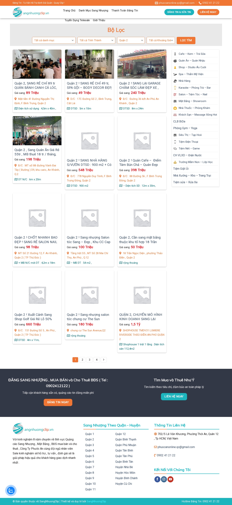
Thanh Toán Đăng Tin (124, 10)
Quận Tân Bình (124, 450)
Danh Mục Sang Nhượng (93, 10)
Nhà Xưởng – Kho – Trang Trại (192, 175)
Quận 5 (89, 456)
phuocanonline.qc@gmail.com (176, 447)
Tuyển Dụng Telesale (77, 20)
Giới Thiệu (99, 20)
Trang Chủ (69, 10)
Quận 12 (120, 434)
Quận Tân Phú (123, 456)
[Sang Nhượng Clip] (35, 12)
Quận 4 (89, 450)
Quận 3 (89, 445)
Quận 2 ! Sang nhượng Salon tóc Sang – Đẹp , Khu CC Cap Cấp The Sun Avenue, (88, 241)
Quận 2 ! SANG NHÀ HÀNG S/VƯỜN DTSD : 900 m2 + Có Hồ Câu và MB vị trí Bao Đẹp (89, 164)
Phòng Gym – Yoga (185, 128)
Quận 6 (89, 461)
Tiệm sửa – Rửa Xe (185, 182)
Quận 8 (89, 472)
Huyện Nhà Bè (124, 467)
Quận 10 (90, 483)
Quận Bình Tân (124, 461)
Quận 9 (89, 478)
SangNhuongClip (96, 501)
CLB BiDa (179, 121)
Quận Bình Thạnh (125, 439)
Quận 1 (89, 434)
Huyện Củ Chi (123, 483)
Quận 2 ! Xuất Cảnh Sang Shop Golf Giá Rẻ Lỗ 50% (33, 317)
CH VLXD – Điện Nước (187, 155)
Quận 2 (89, 439)
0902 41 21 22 (166, 455)
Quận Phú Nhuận (125, 445)
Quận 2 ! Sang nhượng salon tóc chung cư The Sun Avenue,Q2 (88, 319)
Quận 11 (90, 489)
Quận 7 (89, 467)
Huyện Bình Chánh (126, 478)
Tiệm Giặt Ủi (180, 168)
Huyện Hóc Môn (125, 472)
